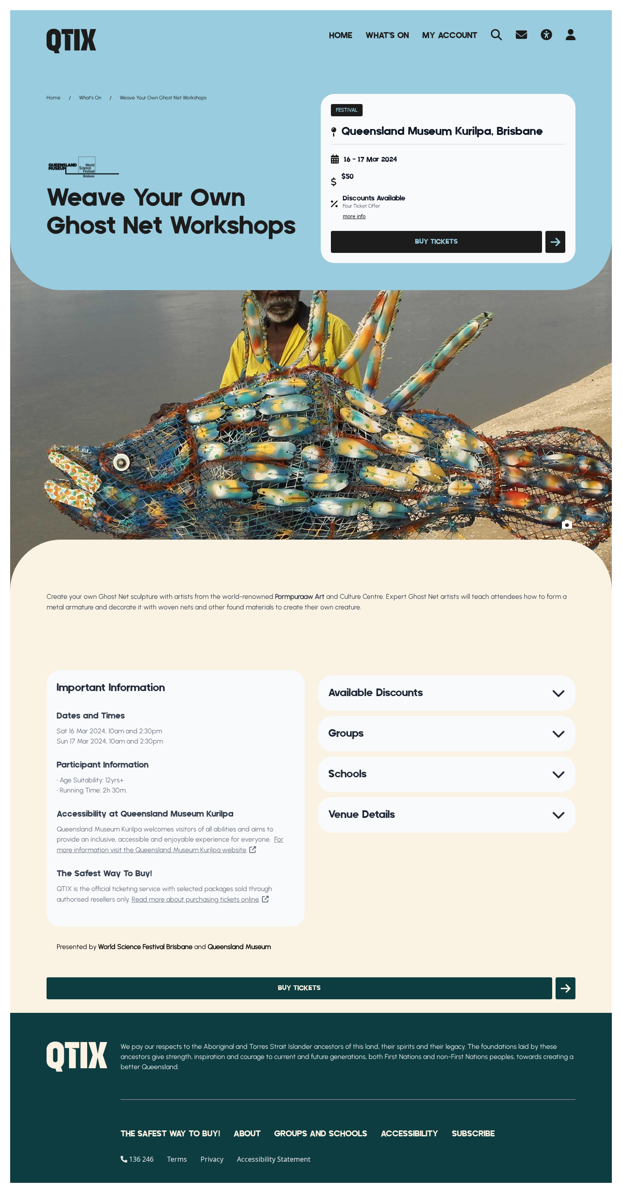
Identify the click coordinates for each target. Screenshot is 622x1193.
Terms (177, 1159)
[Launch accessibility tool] (546, 35)
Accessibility (409, 1134)
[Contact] (521, 35)
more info (354, 216)
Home (340, 35)
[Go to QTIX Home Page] (71, 41)
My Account (449, 35)
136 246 (141, 1159)
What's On (387, 35)
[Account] (570, 35)
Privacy (212, 1159)
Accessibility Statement (274, 1159)
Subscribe (473, 1134)
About (247, 1134)
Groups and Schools (320, 1134)
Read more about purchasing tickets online (195, 899)
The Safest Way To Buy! (170, 1134)
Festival (347, 110)
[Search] (496, 35)
